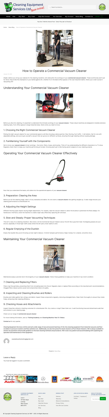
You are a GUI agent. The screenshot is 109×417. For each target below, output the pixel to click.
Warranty (58, 398)
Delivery (58, 396)
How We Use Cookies (62, 405)
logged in (14, 361)
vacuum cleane (19, 145)
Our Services (41, 405)
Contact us (6, 321)
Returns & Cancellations (62, 401)
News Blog (11, 27)
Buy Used (41, 401)
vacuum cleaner (63, 123)
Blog (39, 408)
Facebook (83, 396)
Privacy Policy (60, 403)
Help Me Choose (43, 403)
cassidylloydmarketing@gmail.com (22, 339)
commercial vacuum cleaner (77, 78)
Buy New (40, 398)
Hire (39, 396)
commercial (22, 314)
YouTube (76, 396)
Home (5, 27)
